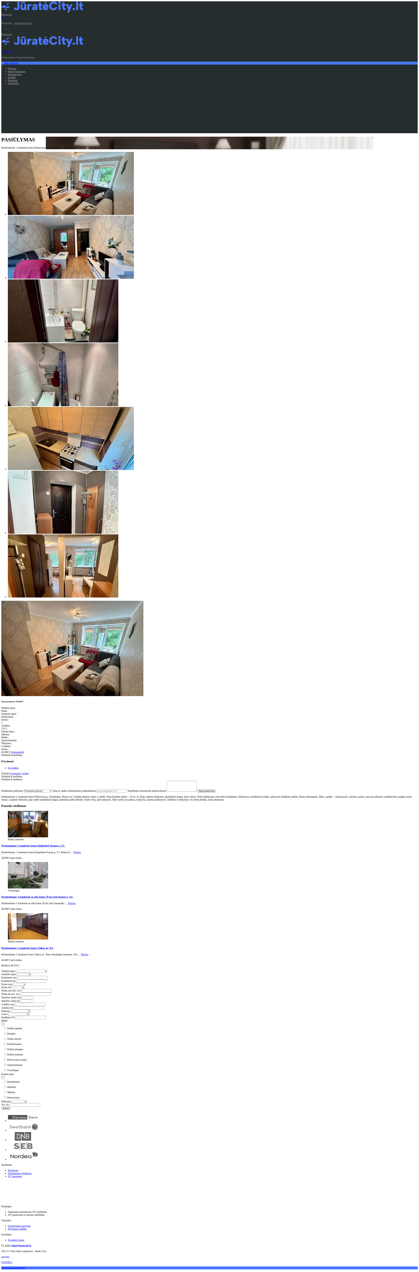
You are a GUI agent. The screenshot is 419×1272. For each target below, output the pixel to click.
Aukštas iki (7, 1007)
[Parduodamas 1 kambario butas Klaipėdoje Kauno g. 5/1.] (28, 836)
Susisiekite (13, 83)
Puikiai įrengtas (15, 1049)
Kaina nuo (6, 984)
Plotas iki (10, 994)
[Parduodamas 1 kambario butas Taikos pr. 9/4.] (28, 938)
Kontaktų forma (16, 1240)
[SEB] (23, 1149)
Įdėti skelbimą (11, 63)
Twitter (25, 773)
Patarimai (13, 80)
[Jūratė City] (42, 11)
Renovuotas (13, 1097)
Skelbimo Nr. (8, 1017)
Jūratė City (6, 52)
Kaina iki (6, 987)
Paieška (12, 77)
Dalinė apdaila (14, 1028)
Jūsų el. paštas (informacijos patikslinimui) (74, 790)
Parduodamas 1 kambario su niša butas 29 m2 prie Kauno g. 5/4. (37, 897)
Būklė (4, 1020)
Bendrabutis (13, 1081)
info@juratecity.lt (23, 23)
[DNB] (23, 1140)
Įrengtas (11, 1033)
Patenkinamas (14, 1044)
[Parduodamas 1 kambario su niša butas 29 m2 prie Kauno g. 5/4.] (28, 887)
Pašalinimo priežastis (12, 790)
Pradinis (12, 68)
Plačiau (77, 852)
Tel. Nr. (5, 1104)
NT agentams (15, 1176)
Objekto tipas (8, 971)
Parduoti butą (15, 74)
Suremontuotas (15, 1065)
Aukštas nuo (7, 1004)
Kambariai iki (8, 981)
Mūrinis (11, 1092)
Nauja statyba (14, 1038)
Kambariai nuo (9, 977)
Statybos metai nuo (11, 997)
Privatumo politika (17, 1229)
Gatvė (4, 1014)
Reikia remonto (15, 1054)
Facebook (16, 773)
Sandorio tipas (8, 974)
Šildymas (6, 1101)
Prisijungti (6, 14)
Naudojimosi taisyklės (19, 1226)
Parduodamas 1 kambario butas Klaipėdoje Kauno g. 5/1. (33, 845)
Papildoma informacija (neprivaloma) (147, 790)
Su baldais (13, 768)
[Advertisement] (209, 110)
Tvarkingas (13, 1070)
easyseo (5, 1256)
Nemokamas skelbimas (20, 1173)
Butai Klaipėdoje (16, 71)
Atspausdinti (17, 752)
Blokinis (11, 1087)
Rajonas (5, 1011)
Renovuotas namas (17, 1059)
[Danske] (23, 1120)
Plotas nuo (11, 990)
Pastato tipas (7, 1074)
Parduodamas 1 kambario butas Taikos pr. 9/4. (27, 948)
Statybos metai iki (10, 1000)
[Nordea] (23, 1159)
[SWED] (23, 1130)
